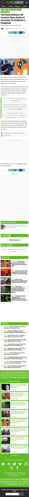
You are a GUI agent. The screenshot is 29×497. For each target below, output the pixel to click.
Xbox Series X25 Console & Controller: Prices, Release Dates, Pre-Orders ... (15, 340)
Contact (3, 375)
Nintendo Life (8, 479)
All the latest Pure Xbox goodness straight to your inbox (14, 490)
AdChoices (16, 474)
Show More (14, 455)
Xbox (7, 9)
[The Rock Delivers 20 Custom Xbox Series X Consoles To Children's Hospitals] (14, 66)
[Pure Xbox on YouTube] (8, 464)
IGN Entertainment (22, 472)
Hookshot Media (9, 472)
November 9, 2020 (20, 117)
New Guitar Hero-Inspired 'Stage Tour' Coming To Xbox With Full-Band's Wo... (15, 344)
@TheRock (20, 105)
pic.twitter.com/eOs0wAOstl (10, 115)
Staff (11, 372)
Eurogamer (25, 481)
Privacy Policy (10, 375)
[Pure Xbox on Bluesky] (20, 464)
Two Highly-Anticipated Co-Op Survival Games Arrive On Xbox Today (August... (15, 358)
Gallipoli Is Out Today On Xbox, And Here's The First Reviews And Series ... (14, 349)
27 (9, 283)
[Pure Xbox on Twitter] (14, 464)
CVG (20, 484)
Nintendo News (14, 481)
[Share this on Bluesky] (12, 32)
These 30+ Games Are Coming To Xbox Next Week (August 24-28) (15, 327)
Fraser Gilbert (8, 28)
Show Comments (15, 240)
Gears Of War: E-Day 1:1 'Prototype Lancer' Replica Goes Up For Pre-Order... (14, 336)
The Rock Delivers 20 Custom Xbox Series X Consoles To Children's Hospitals (13, 18)
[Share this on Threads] (20, 32)
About (7, 372)
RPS (23, 484)
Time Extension (24, 479)
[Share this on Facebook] (15, 32)
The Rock (19, 9)
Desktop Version (22, 377)
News (2, 9)
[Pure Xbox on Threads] (11, 468)
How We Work (17, 372)
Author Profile (12, 230)
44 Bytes (10, 474)
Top (3, 372)
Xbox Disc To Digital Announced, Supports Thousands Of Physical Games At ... (15, 331)
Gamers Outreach (5, 12)
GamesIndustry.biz (12, 484)
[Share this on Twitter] (18, 32)
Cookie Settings (12, 377)
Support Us (25, 372)
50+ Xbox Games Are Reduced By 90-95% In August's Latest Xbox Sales (15, 366)
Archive (5, 377)
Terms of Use (18, 375)
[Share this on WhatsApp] (9, 32)
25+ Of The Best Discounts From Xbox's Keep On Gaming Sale (14, 353)
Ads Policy (25, 375)
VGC (6, 484)
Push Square (16, 479)
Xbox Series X (12, 9)
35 (9, 300)
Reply (19, 230)
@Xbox (10, 107)
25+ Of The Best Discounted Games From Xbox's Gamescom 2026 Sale (15, 362)
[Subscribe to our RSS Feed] (3, 464)
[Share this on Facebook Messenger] (23, 32)
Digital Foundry (5, 481)
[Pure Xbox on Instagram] (25, 464)
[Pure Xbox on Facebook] (17, 468)
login (19, 249)
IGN (20, 481)
